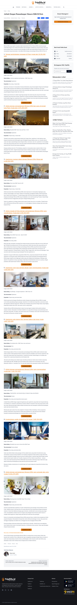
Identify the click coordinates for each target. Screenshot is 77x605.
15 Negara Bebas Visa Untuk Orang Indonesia (63, 80)
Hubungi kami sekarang (63, 21)
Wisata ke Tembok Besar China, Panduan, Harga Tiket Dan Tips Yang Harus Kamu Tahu (63, 130)
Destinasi (24, 7)
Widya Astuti (12, 553)
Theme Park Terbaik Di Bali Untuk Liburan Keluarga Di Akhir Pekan (62, 146)
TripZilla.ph (30, 595)
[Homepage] (13, 7)
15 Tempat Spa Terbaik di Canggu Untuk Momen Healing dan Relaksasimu (61, 138)
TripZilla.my (30, 593)
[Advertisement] (63, 35)
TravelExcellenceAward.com (45, 593)
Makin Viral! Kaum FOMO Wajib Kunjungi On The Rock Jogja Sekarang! (62, 123)
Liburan (30, 7)
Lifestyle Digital (39, 7)
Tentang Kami (57, 7)
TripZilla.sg (42, 588)
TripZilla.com (30, 588)
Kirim (69, 71)
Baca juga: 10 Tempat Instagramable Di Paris (13, 532)
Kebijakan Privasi (55, 593)
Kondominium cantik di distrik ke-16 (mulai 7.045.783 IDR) (23, 419)
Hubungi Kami (54, 588)
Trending (18, 7)
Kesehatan (48, 7)
